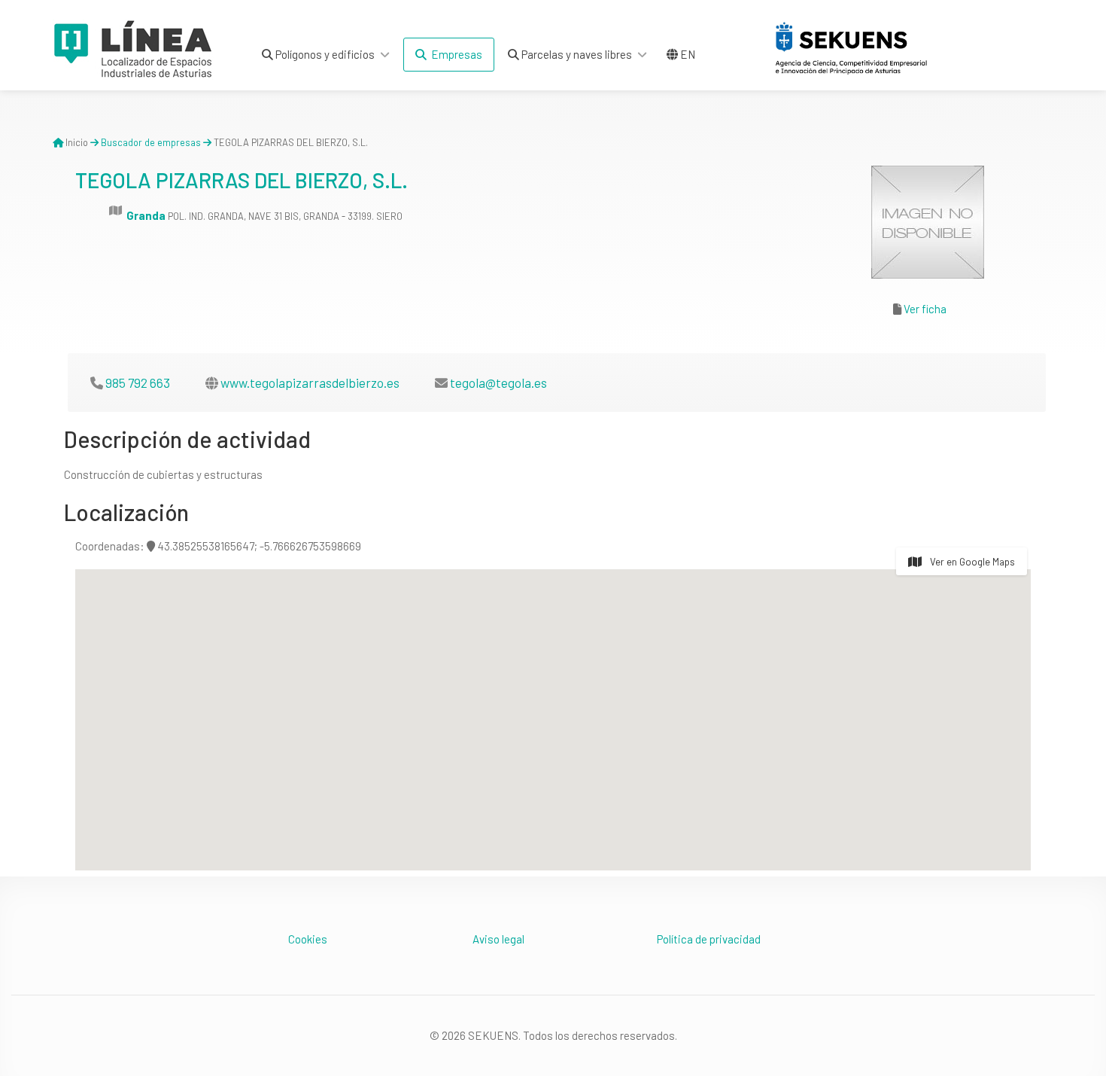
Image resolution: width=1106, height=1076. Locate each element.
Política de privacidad (709, 939)
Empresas (454, 54)
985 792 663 (137, 382)
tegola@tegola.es (498, 382)
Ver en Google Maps (971, 562)
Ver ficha (925, 308)
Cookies (307, 939)
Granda (146, 215)
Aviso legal (498, 939)
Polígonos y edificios (324, 54)
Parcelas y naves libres (575, 54)
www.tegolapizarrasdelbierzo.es (310, 382)
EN (686, 54)
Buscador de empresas (151, 142)
